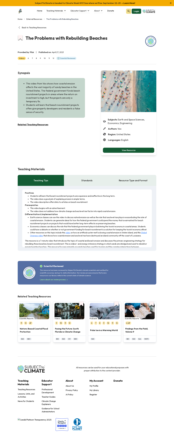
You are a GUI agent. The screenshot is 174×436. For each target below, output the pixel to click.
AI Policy (69, 394)
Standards (86, 180)
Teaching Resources (26, 389)
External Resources (34, 19)
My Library (94, 390)
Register (93, 394)
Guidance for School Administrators (50, 410)
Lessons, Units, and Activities (26, 395)
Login (136, 11)
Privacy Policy (72, 390)
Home (20, 19)
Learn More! (129, 3)
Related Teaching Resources (33, 124)
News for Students (26, 401)
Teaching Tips (41, 180)
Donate (118, 380)
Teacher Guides (48, 397)
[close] (170, 3)
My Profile (94, 386)
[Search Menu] (128, 11)
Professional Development (48, 391)
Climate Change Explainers (49, 402)
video (67, 232)
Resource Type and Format (133, 180)
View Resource (128, 150)
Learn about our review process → (54, 280)
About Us (70, 386)
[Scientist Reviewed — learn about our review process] (150, 41)
